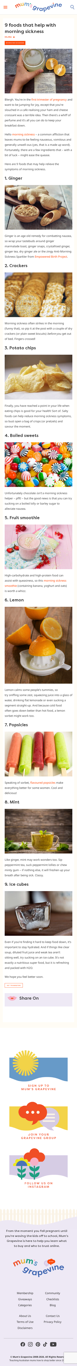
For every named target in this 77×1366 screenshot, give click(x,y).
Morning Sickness (15, 43)
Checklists (52, 1299)
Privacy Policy (52, 1322)
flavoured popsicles (42, 782)
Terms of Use (25, 1322)
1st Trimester (14, 985)
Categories (25, 1305)
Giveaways (25, 1299)
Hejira (8, 37)
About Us (25, 1316)
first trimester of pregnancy (49, 99)
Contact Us (53, 1316)
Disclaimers (25, 1328)
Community (52, 1293)
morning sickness (23, 134)
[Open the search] (72, 7)
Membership (25, 1293)
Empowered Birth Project (51, 256)
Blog (53, 1305)
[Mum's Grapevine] (38, 7)
